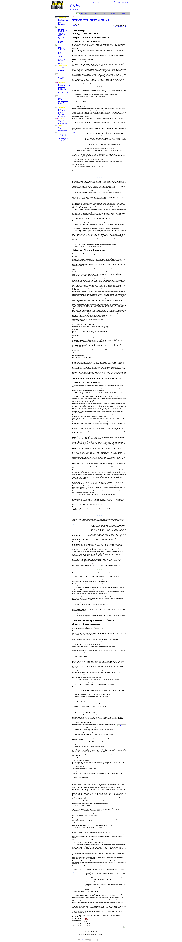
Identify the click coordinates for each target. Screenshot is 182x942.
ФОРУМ (69, 14)
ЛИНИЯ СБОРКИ (62, 74)
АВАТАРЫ (61, 114)
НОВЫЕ (87, 13)
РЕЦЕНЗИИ (61, 29)
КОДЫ (60, 42)
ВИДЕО (74, 14)
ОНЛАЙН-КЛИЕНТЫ (61, 103)
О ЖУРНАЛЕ (61, 118)
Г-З (122, 13)
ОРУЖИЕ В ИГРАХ (61, 52)
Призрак (75, 25)
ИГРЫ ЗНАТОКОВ (63, 92)
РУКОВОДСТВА (62, 30)
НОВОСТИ (61, 19)
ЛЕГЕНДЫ (61, 67)
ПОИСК (114, 1)
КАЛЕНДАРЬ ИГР (63, 20)
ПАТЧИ (60, 99)
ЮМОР (60, 72)
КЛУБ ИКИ (72, 8)
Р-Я (129, 13)
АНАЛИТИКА (62, 49)
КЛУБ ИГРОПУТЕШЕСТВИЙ (64, 85)
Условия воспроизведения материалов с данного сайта (91, 933)
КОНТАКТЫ (61, 116)
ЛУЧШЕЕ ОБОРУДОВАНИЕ (63, 79)
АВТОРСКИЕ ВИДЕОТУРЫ (61, 87)
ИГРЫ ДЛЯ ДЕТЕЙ (61, 38)
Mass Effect (63, 140)
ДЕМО (60, 98)
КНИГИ (60, 63)
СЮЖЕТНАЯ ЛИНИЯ (63, 65)
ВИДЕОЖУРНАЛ (62, 41)
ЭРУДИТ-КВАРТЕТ (60, 113)
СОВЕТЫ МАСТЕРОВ (74, 6)
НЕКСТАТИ (61, 109)
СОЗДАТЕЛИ (61, 59)
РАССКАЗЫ (61, 70)
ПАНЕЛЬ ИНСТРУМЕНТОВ (63, 77)
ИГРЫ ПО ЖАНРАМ (74, 4)
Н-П (126, 13)
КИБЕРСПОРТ (62, 40)
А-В (120, 13)
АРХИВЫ (60, 125)
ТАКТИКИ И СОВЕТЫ (61, 32)
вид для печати (96, 23)
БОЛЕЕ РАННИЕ (62, 130)
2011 (59, 127)
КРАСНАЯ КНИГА (61, 54)
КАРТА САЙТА (95, 2)
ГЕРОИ (60, 58)
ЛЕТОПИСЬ (61, 56)
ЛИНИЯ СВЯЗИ (62, 107)
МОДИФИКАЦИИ (63, 101)
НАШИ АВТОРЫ (62, 123)
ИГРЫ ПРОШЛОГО (61, 47)
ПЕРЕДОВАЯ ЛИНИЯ (63, 17)
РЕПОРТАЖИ (61, 24)
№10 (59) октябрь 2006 (120, 26)
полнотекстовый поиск (123, 2)
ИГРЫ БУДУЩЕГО (61, 23)
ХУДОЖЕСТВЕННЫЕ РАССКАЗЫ (90, 20)
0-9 (90, 13)
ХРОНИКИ (61, 69)
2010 (59, 128)
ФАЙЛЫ (60, 96)
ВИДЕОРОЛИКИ (62, 94)
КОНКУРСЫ (61, 110)
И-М (124, 13)
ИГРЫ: (82, 13)
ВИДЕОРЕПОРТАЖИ (63, 89)
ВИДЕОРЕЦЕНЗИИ (63, 91)
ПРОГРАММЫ (62, 105)
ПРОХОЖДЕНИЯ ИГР (74, 5)
